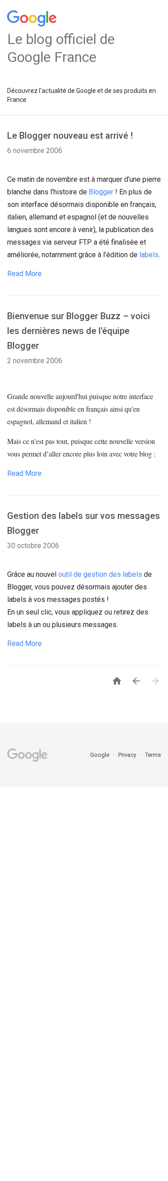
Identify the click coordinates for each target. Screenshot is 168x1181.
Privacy (128, 754)
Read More (24, 273)
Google (100, 754)
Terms (153, 754)
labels (149, 254)
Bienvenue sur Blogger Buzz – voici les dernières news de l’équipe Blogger (78, 331)
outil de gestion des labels (100, 574)
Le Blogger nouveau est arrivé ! (70, 135)
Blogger (102, 192)
